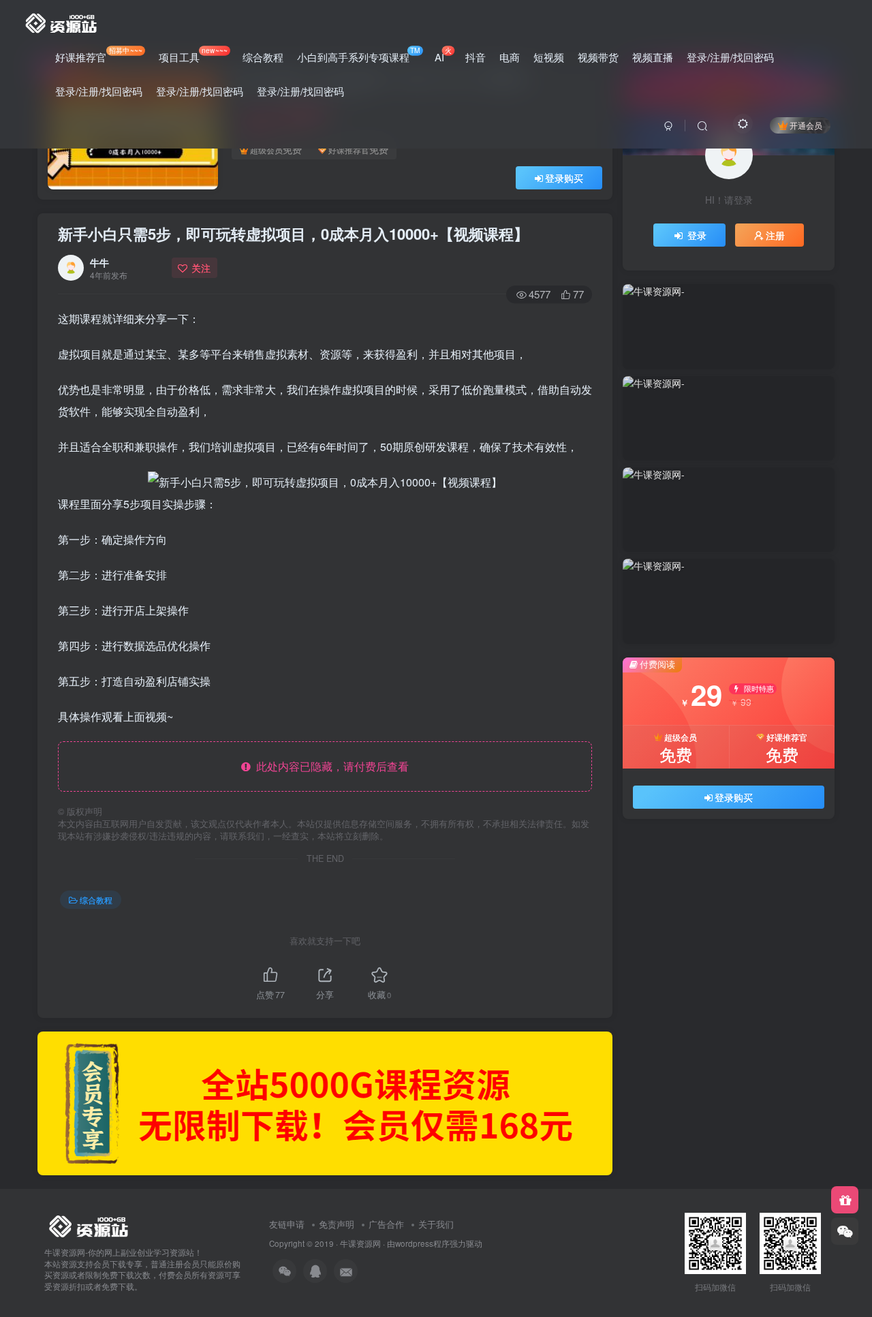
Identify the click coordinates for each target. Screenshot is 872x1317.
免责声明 (336, 1224)
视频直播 (652, 57)
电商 (509, 57)
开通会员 (806, 125)
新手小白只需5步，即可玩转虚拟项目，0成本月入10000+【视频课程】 (293, 234)
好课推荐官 (98, 54)
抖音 (475, 57)
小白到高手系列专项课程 (358, 54)
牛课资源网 (360, 1243)
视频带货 (598, 57)
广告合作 (386, 1224)
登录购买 (564, 178)
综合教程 (263, 57)
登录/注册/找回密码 (730, 57)
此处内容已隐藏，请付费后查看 (330, 766)
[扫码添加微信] (844, 1231)
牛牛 (99, 262)
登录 (696, 235)
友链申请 (287, 1224)
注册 (775, 235)
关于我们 (436, 1224)
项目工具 (193, 54)
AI (443, 54)
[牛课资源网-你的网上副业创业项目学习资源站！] (62, 21)
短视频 (548, 57)
